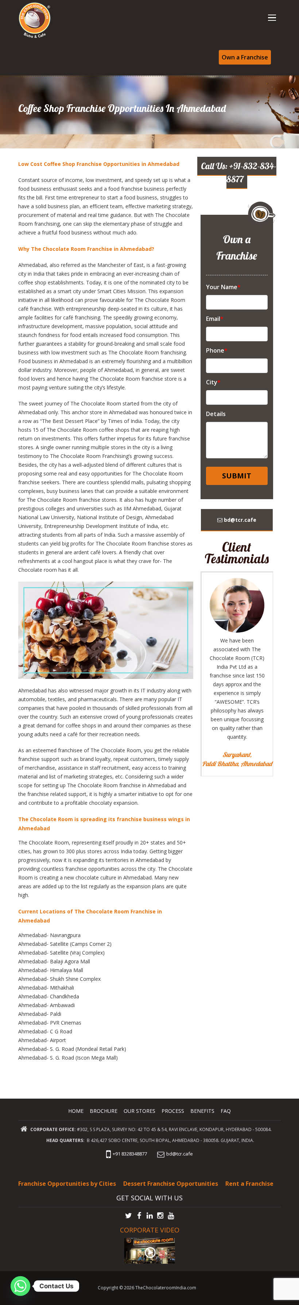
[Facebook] (139, 1215)
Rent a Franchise (249, 1184)
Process (173, 1110)
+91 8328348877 (130, 1153)
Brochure (103, 1110)
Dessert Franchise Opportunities (170, 1184)
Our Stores (139, 1110)
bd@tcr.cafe (239, 519)
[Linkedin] (149, 1215)
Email (215, 319)
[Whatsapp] (20, 1286)
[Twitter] (128, 1215)
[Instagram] (160, 1215)
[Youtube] (170, 1215)
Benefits (202, 1110)
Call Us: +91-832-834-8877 (238, 172)
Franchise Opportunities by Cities (67, 1184)
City (213, 382)
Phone (217, 350)
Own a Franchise (245, 57)
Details (216, 414)
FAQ (226, 1110)
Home (76, 1110)
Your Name (223, 287)
